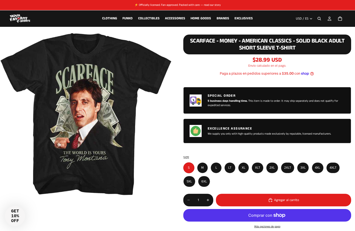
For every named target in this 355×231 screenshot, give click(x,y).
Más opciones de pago (267, 227)
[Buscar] (319, 18)
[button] (15, 216)
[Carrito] (340, 18)
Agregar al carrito (286, 200)
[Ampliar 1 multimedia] (86, 115)
